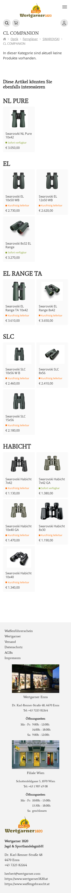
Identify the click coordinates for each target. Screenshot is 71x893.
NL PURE (15, 101)
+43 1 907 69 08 (38, 786)
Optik (14, 39)
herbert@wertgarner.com (22, 873)
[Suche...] (7, 23)
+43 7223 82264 (38, 710)
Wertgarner (13, 636)
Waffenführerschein (19, 631)
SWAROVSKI (51, 39)
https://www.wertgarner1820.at (26, 879)
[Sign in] (64, 23)
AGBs (9, 652)
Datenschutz (14, 647)
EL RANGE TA (22, 273)
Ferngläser (30, 39)
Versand (10, 642)
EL (6, 163)
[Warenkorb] (16, 23)
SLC (8, 336)
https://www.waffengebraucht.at (27, 884)
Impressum (13, 658)
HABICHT (17, 446)
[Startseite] (4, 39)
